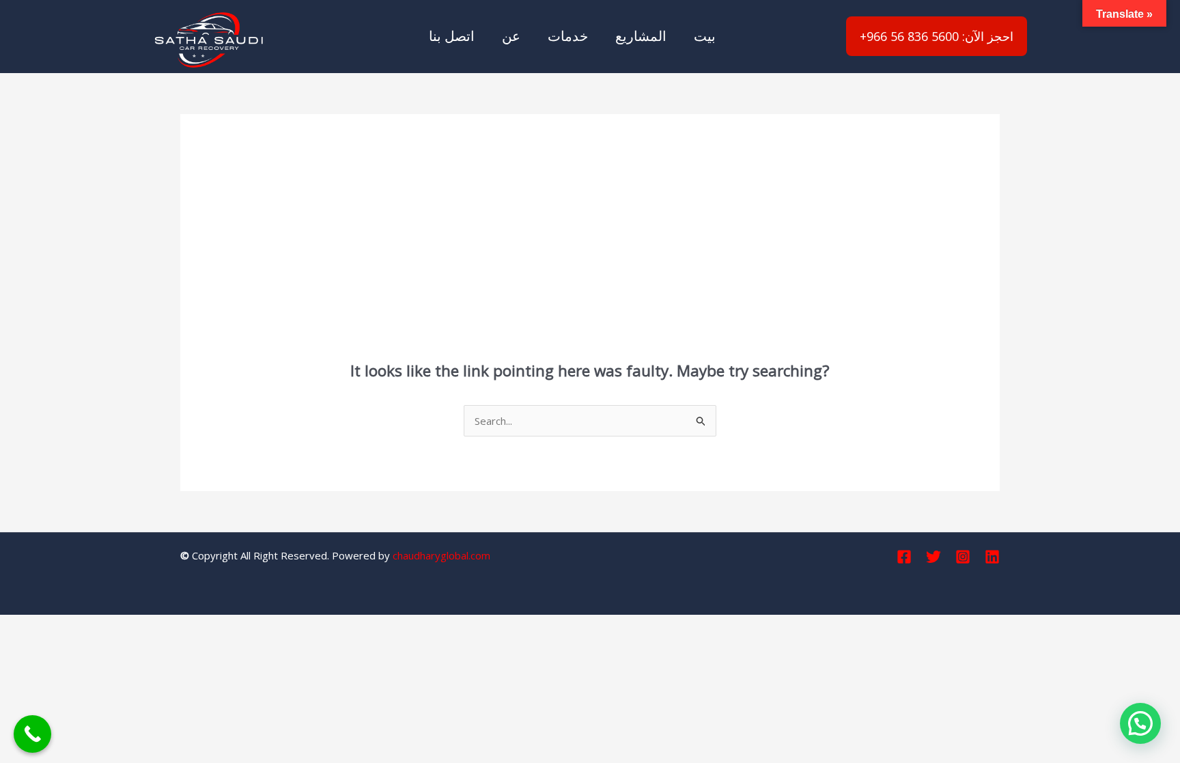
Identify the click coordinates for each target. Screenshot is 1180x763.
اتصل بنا (452, 36)
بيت (705, 36)
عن (511, 36)
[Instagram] (962, 556)
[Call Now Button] (32, 734)
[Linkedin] (992, 556)
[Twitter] (933, 556)
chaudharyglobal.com (441, 555)
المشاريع (640, 36)
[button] (1140, 723)
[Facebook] (904, 556)
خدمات (568, 36)
